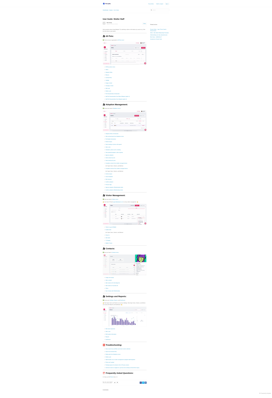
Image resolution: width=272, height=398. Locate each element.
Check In (108, 235)
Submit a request (159, 3)
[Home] (107, 3)
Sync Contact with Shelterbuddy (113, 290)
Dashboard (122, 300)
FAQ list (111, 377)
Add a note (108, 147)
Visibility (107, 80)
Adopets (111, 10)
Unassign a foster (109, 85)
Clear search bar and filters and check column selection (118, 348)
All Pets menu (121, 40)
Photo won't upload (110, 362)
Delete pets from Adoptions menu (113, 354)
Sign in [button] (167, 3)
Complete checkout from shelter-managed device (117, 168)
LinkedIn (145, 383)
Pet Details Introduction (111, 139)
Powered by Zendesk (266, 393)
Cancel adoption (109, 176)
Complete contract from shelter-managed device (116, 163)
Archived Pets (109, 77)
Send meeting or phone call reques (113, 144)
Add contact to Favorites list (112, 285)
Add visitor (108, 237)
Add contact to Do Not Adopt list (113, 282)
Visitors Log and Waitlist (111, 227)
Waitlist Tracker (109, 243)
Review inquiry (109, 141)
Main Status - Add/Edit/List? (156, 37)
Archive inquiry (109, 173)
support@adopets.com (118, 201)
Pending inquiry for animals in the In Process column (117, 365)
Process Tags (109, 184)
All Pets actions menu (110, 66)
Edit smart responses (110, 328)
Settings (111, 300)
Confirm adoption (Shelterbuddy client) (114, 190)
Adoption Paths (109, 72)
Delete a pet (108, 91)
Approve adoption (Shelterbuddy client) (114, 187)
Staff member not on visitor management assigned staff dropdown (120, 359)
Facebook (141, 383)
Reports (116, 300)
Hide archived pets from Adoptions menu (115, 136)
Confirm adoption (109, 181)
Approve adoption (109, 155)
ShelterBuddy (105, 10)
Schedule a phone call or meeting (113, 149)
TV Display (108, 240)
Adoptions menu (116, 108)
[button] (115, 382)
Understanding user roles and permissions (158, 34)
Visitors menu (115, 199)
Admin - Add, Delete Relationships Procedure (159, 32)
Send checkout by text (110, 160)
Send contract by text (110, 157)
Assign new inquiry (110, 277)
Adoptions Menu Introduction (112, 133)
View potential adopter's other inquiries (114, 152)
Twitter (143, 383)
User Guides (116, 10)
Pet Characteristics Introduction (113, 93)
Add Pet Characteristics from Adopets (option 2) (116, 99)
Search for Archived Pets (111, 351)
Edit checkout (109, 179)
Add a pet (108, 88)
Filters (107, 69)
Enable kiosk (108, 229)
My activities (151, 3)
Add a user (108, 331)
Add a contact (109, 280)
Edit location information (111, 334)
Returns (107, 74)
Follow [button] (144, 23)
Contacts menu (115, 252)
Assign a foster (109, 83)
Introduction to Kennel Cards (156, 39)
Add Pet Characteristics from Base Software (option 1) (118, 96)
